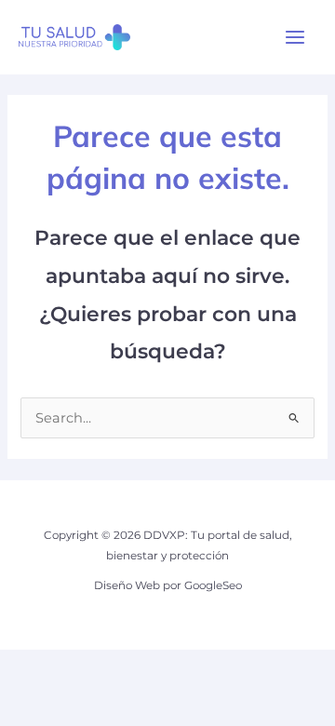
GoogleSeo (213, 585)
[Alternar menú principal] (295, 37)
